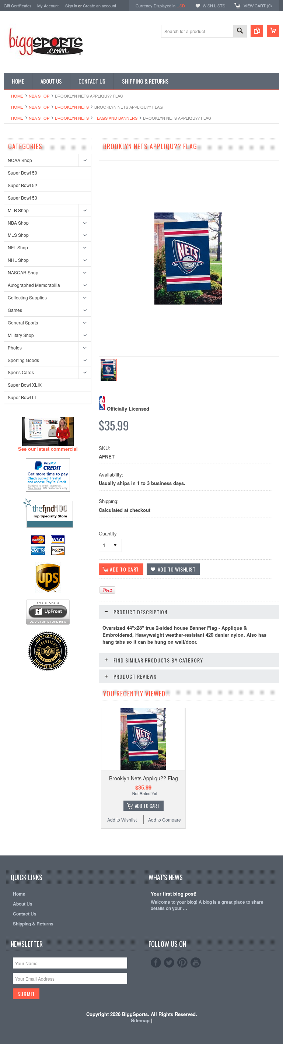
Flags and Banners (115, 118)
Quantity (108, 533)
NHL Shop (18, 260)
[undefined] (188, 302)
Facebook (156, 962)
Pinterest (182, 962)
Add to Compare (164, 819)
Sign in (71, 5)
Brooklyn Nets (72, 107)
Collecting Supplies (27, 297)
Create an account (99, 5)
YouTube (196, 962)
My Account (48, 5)
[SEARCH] (240, 31)
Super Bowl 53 (22, 197)
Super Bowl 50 (22, 172)
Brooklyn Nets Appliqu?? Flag (143, 778)
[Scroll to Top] (4, 844)
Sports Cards (21, 372)
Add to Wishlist (122, 819)
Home (17, 96)
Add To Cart (147, 805)
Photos (15, 347)
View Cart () (258, 5)
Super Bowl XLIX (25, 385)
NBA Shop (39, 96)
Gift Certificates (18, 5)
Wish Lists (214, 5)
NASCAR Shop (23, 272)
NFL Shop (18, 247)
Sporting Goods (23, 360)
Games (15, 310)
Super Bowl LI (22, 397)
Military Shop (21, 335)
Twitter (169, 962)
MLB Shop (18, 210)
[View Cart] (273, 31)
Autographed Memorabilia (34, 285)
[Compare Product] (257, 31)
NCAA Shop (20, 160)
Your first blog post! (173, 894)
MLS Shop (18, 235)
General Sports (23, 322)
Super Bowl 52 (22, 185)
